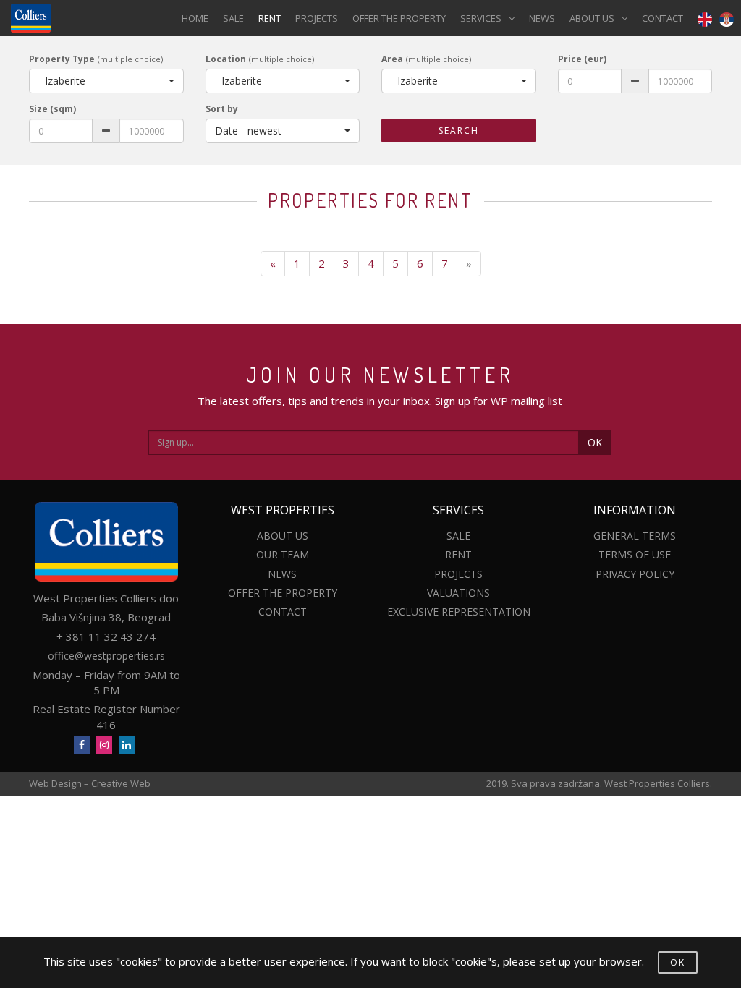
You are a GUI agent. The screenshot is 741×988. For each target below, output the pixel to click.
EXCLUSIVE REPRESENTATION (458, 611)
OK (595, 442)
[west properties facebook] (82, 745)
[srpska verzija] (726, 19)
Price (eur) (582, 59)
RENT (269, 18)
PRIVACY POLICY (635, 574)
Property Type (62, 59)
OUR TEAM (282, 554)
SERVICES (480, 18)
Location (226, 59)
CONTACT (662, 18)
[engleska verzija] (701, 19)
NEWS (542, 18)
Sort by (222, 109)
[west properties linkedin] (127, 745)
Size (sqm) (52, 109)
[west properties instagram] (104, 745)
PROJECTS (316, 18)
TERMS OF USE (634, 554)
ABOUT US (591, 18)
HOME (195, 18)
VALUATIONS (458, 593)
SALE (233, 18)
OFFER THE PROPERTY (399, 18)
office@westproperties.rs (106, 656)
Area (392, 59)
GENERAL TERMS (634, 535)
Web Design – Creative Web (90, 783)
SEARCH (459, 130)
